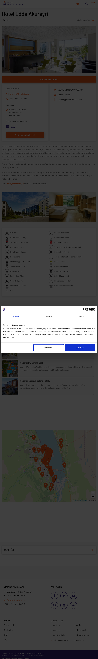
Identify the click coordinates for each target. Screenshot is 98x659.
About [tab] (81, 316)
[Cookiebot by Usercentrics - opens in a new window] (84, 309)
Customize (47, 348)
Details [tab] (49, 316)
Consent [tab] (17, 316)
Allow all (80, 348)
